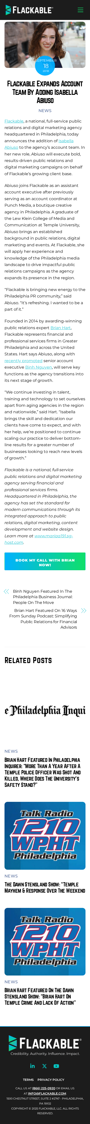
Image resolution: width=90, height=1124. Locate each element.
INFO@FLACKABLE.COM (47, 1093)
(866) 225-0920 (43, 1088)
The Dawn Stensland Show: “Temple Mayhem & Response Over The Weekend (44, 887)
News (45, 110)
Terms (28, 1080)
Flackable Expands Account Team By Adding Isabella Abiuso (45, 92)
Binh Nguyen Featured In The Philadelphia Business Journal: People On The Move (43, 597)
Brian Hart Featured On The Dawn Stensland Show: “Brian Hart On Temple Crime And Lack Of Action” (40, 996)
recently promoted (23, 360)
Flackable (14, 121)
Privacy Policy (51, 1080)
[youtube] (56, 1065)
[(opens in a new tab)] (45, 741)
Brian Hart (60, 327)
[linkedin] (33, 1065)
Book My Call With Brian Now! (45, 562)
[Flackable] (29, 14)
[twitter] (45, 1065)
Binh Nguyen (38, 367)
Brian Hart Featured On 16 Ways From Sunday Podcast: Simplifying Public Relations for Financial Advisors (43, 619)
